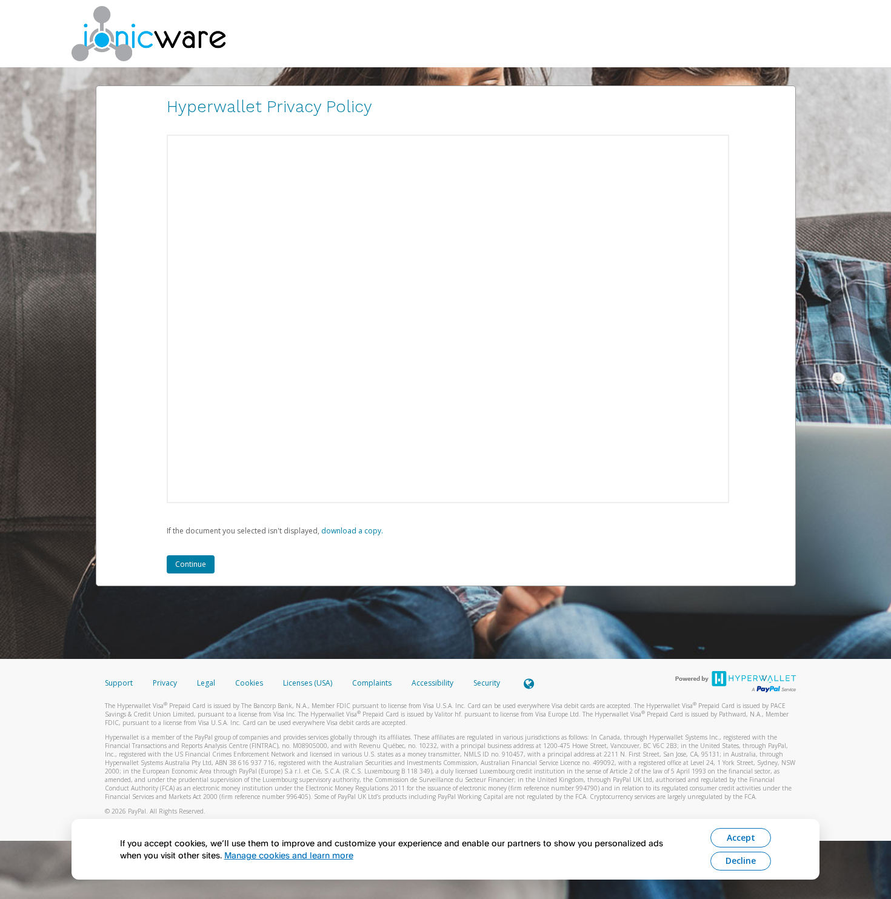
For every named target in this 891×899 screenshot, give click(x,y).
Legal (206, 683)
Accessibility (432, 683)
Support (119, 683)
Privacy (165, 683)
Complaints (372, 683)
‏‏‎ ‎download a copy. (351, 531)
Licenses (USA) (308, 683)
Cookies (249, 683)
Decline (741, 860)
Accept (741, 837)
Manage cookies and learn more (288, 855)
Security (486, 683)
